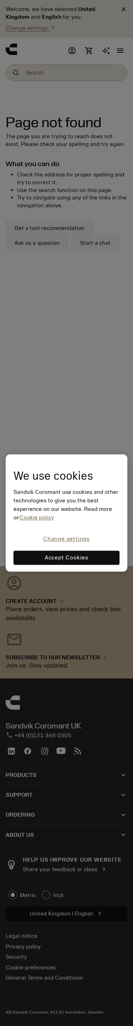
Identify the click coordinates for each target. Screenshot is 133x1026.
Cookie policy (37, 517)
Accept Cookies (66, 558)
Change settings (66, 538)
